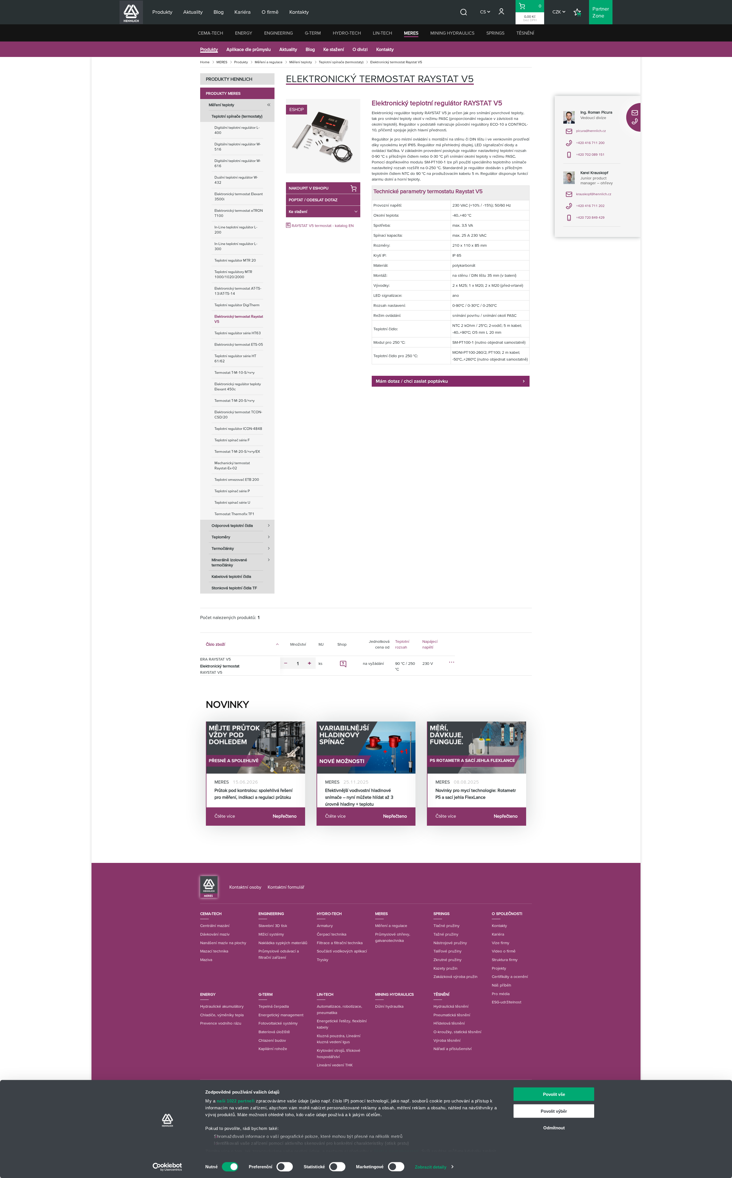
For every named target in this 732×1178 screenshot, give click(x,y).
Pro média (501, 993)
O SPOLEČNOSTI (507, 913)
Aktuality (288, 49)
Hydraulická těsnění (450, 1006)
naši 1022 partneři (236, 1100)
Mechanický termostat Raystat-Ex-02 (232, 465)
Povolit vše (554, 1094)
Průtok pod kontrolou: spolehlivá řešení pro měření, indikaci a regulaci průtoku (253, 794)
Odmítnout (554, 1127)
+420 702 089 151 (585, 156)
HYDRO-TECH (347, 32)
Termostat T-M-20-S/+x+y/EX (237, 451)
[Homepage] (209, 886)
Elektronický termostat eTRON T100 (238, 213)
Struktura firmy (505, 959)
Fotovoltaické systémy (278, 1023)
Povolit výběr (554, 1110)
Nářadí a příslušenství (452, 1048)
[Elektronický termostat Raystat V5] (323, 136)
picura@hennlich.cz (586, 133)
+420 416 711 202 (585, 207)
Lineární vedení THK (335, 1065)
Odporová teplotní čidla (232, 525)
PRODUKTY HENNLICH (229, 79)
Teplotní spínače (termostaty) (341, 62)
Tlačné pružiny (446, 925)
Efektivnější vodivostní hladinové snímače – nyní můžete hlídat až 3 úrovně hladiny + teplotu (359, 797)
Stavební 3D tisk (272, 925)
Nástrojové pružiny (450, 942)
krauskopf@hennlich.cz (588, 196)
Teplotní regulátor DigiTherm (237, 305)
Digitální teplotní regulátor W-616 (237, 163)
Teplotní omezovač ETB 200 (236, 479)
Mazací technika (214, 951)
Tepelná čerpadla (273, 1006)
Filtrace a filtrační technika (340, 942)
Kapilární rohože (272, 1048)
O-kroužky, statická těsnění (457, 1031)
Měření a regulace (269, 62)
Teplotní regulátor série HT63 (237, 333)
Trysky (322, 959)
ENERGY (243, 32)
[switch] (285, 1166)
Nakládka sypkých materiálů (282, 942)
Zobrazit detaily (430, 1166)
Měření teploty (300, 62)
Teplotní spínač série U (232, 502)
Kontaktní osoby (245, 887)
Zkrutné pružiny (447, 959)
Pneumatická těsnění (451, 1015)
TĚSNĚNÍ (525, 32)
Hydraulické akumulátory (222, 1006)
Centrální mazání (214, 925)
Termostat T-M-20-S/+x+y (234, 400)
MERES (411, 32)
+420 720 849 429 (585, 219)
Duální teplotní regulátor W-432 (236, 180)
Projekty (499, 968)
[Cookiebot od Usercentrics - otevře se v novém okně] (167, 1167)
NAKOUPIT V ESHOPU (309, 188)
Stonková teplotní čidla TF (234, 588)
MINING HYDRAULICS (452, 32)
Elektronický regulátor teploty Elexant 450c (237, 386)
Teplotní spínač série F (232, 440)
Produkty (209, 49)
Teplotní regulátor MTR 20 (235, 260)
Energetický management (280, 1015)
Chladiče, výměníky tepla (222, 1015)
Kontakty (385, 49)
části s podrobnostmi (396, 1151)
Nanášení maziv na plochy (223, 942)
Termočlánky (223, 548)
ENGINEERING (278, 32)
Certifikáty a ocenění (510, 976)
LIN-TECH (382, 32)
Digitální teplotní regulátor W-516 (237, 146)
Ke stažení (333, 49)
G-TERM (313, 32)
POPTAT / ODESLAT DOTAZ (313, 199)
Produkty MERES (223, 93)
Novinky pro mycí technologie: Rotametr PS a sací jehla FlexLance (475, 794)
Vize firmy (500, 942)
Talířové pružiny (447, 951)
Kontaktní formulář (286, 887)
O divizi (360, 49)
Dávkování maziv (215, 934)
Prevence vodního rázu (220, 1023)
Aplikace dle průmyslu (248, 49)
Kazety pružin (445, 968)
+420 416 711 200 (585, 145)
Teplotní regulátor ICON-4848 (238, 428)
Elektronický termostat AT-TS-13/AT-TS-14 (237, 291)
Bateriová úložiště (274, 1031)
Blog (310, 49)
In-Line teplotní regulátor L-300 (235, 246)
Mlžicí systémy (271, 934)
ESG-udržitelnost (506, 1002)
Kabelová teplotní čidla (231, 576)
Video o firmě (504, 951)
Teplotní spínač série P (232, 491)
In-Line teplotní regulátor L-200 (235, 229)
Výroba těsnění (446, 1040)
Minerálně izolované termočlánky (229, 562)
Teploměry (221, 537)
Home (205, 62)
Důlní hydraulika (389, 1006)
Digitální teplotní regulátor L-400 (237, 130)
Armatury (325, 925)
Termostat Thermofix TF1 (234, 514)
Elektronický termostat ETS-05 (238, 344)
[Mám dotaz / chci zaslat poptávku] (451, 380)
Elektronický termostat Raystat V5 (238, 319)
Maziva (206, 959)
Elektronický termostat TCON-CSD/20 (238, 414)
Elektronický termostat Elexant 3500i (238, 196)
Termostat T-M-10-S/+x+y (234, 372)
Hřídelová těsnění (449, 1023)
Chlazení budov (272, 1040)
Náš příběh (501, 985)
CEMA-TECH (210, 32)
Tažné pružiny (445, 934)
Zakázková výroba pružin (455, 976)
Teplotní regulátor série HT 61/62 (235, 358)
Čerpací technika (331, 934)
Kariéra (498, 934)
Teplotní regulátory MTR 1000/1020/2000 (233, 274)
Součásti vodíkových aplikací (342, 951)
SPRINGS (495, 32)
